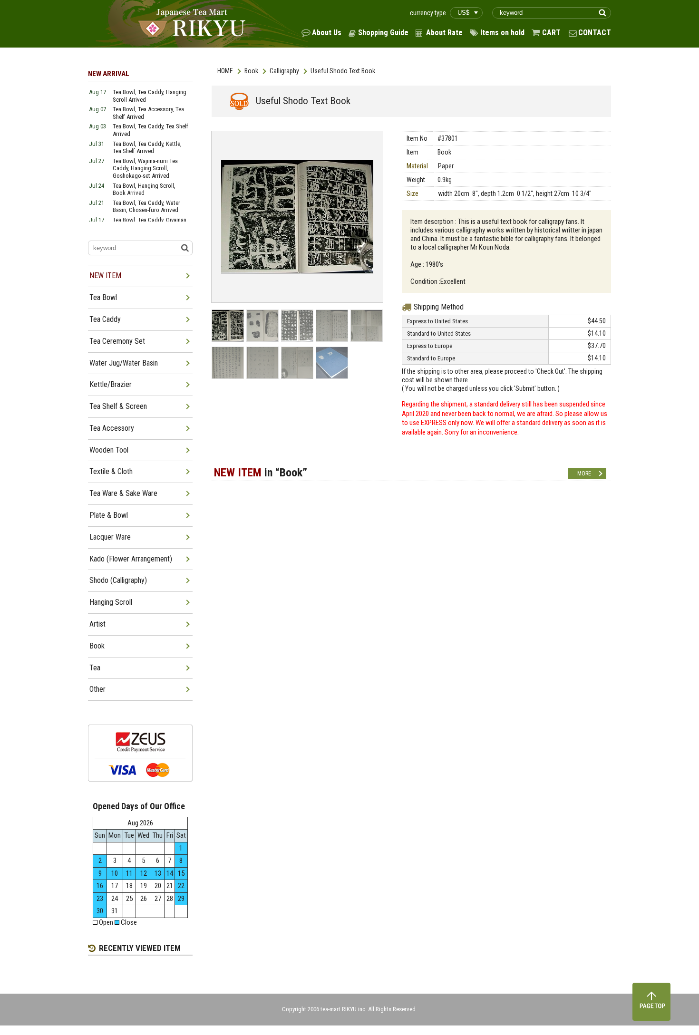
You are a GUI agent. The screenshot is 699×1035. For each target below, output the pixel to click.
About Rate (444, 32)
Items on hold (502, 32)
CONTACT (594, 32)
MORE (584, 473)
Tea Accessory (111, 428)
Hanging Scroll (110, 602)
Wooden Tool (108, 450)
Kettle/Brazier (110, 384)
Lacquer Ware (110, 537)
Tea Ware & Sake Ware (123, 493)
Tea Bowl (103, 297)
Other (97, 689)
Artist (97, 624)
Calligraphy (284, 71)
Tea (94, 667)
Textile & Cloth (111, 471)
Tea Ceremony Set (117, 341)
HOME (225, 71)
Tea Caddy (105, 319)
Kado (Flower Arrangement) (130, 558)
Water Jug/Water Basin (123, 363)
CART (551, 32)
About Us (326, 32)
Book (251, 71)
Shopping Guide (383, 32)
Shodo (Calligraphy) (118, 580)
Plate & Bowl (108, 515)
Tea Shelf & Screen (118, 406)
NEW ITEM (105, 275)
